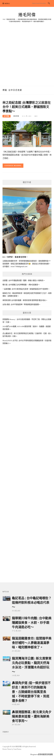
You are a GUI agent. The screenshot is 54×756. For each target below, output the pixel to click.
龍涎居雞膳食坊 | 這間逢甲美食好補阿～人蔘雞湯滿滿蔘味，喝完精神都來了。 (31, 643)
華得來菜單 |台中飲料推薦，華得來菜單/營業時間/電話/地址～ (25, 300)
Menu (7, 3)
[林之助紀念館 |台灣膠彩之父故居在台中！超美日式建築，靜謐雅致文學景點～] (27, 134)
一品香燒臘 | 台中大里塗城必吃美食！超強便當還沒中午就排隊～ (26, 289)
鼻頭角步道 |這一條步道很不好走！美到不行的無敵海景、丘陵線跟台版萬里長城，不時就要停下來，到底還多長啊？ (31, 691)
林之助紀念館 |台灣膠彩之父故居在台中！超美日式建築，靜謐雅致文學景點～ (27, 107)
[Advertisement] (27, 57)
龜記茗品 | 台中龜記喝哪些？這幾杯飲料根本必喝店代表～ (31, 602)
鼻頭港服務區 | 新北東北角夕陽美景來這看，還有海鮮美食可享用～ (31, 716)
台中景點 (6, 116)
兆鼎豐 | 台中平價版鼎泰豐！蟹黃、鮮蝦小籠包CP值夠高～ (24, 280)
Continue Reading (13, 165)
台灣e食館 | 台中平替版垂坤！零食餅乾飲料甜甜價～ (21, 304)
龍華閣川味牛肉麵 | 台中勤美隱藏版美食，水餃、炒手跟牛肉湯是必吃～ (31, 622)
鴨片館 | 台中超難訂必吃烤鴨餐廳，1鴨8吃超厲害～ (21, 285)
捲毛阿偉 (27, 15)
